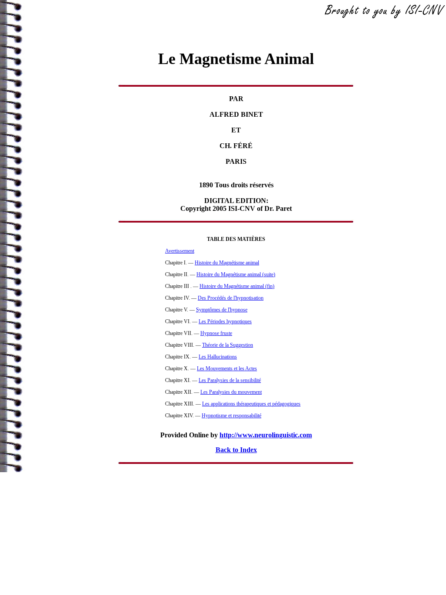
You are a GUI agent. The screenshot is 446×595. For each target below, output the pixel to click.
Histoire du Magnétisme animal (227, 263)
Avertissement (179, 251)
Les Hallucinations (218, 357)
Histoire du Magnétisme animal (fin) (236, 286)
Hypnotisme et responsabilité (231, 415)
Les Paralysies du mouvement (231, 392)
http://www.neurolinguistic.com (266, 435)
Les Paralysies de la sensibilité (230, 380)
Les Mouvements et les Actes (227, 368)
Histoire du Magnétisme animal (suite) (235, 274)
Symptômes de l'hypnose (221, 310)
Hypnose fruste (216, 333)
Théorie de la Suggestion (227, 345)
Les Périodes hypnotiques (225, 321)
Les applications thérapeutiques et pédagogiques (251, 404)
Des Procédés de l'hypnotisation (231, 298)
